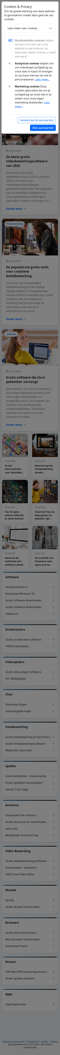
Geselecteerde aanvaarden (37, 120)
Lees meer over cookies (22, 28)
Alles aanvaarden (43, 128)
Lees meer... (42, 79)
